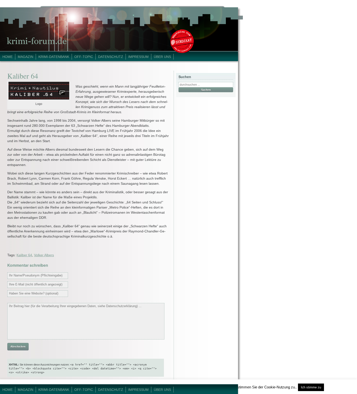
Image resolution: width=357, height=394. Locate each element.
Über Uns (162, 57)
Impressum (138, 57)
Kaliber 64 (24, 255)
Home (7, 57)
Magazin (25, 57)
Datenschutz (110, 57)
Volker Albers (44, 255)
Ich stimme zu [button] (311, 387)
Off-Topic (83, 57)
